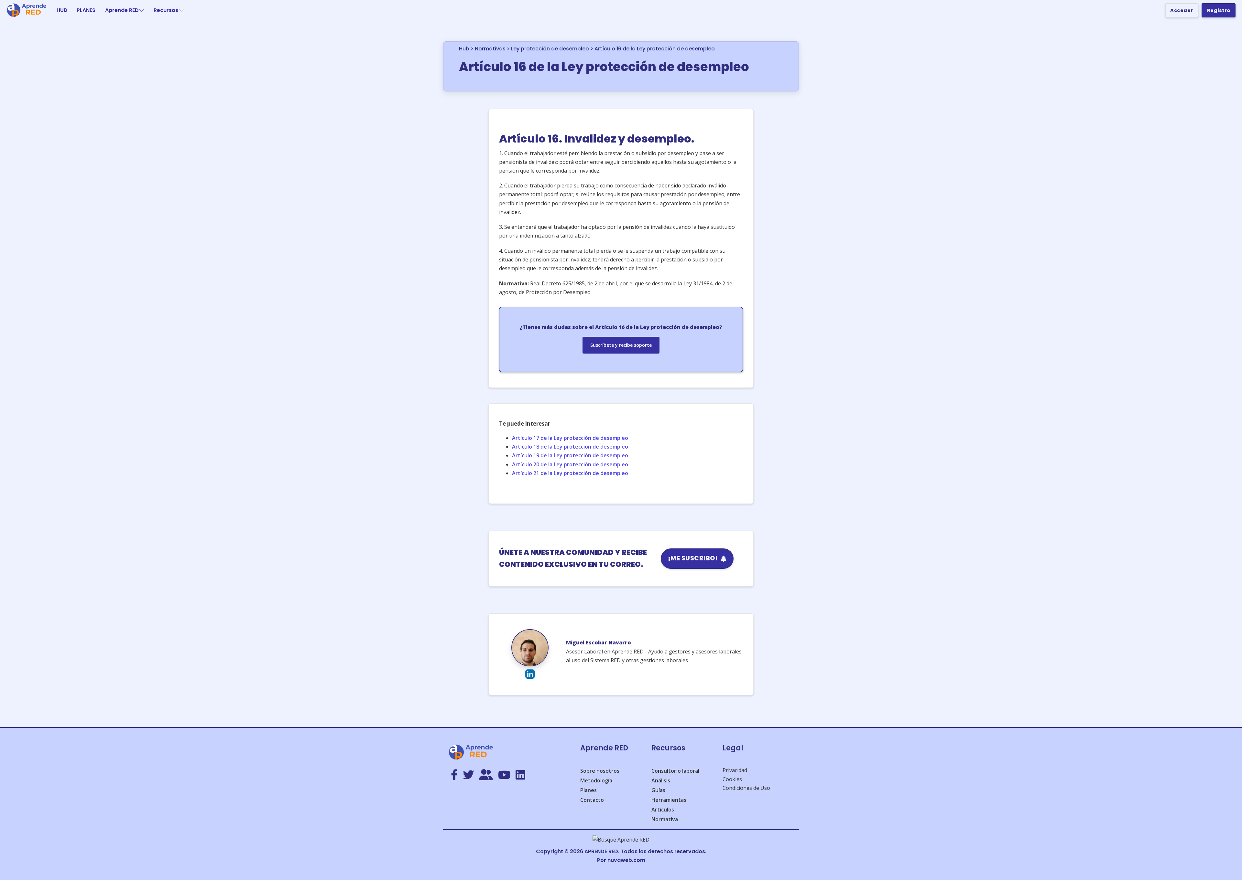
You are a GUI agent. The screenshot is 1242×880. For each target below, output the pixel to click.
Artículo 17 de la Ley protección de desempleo (570, 437)
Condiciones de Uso (746, 787)
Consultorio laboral (675, 770)
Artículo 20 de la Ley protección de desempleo (570, 464)
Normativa (664, 819)
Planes (588, 790)
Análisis (660, 780)
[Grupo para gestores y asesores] (486, 775)
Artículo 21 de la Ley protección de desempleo (570, 473)
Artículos (662, 809)
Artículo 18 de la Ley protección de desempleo (570, 446)
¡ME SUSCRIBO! (693, 558)
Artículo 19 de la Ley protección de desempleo (570, 455)
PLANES (86, 10)
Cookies (732, 779)
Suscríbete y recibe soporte (621, 345)
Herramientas (668, 799)
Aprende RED (122, 10)
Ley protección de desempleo (550, 48)
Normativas (490, 48)
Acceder (1181, 10)
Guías (658, 790)
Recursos (166, 10)
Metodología (596, 780)
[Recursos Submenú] (181, 10)
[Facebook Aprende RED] (454, 775)
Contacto (592, 799)
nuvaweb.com (626, 860)
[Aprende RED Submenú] (141, 10)
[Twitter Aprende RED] (468, 775)
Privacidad (735, 770)
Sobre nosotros (599, 770)
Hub (464, 48)
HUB (62, 10)
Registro (1218, 10)
